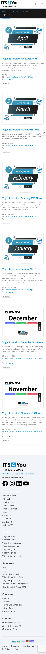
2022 (6, 358)
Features (17, 77)
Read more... (6, 83)
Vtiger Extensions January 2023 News (21, 269)
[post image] (23, 38)
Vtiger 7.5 (32, 77)
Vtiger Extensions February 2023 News (22, 198)
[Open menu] (42, 4)
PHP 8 (27, 77)
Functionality (29, 358)
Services (6, 532)
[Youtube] (26, 483)
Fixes (22, 77)
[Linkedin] (19, 483)
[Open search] (36, 4)
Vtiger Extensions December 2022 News (22, 342)
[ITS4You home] (10, 4)
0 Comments (8, 79)
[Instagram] (12, 483)
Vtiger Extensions (12, 491)
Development (9, 77)
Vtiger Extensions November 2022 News (22, 413)
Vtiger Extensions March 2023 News (20, 129)
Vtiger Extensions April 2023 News (19, 58)
